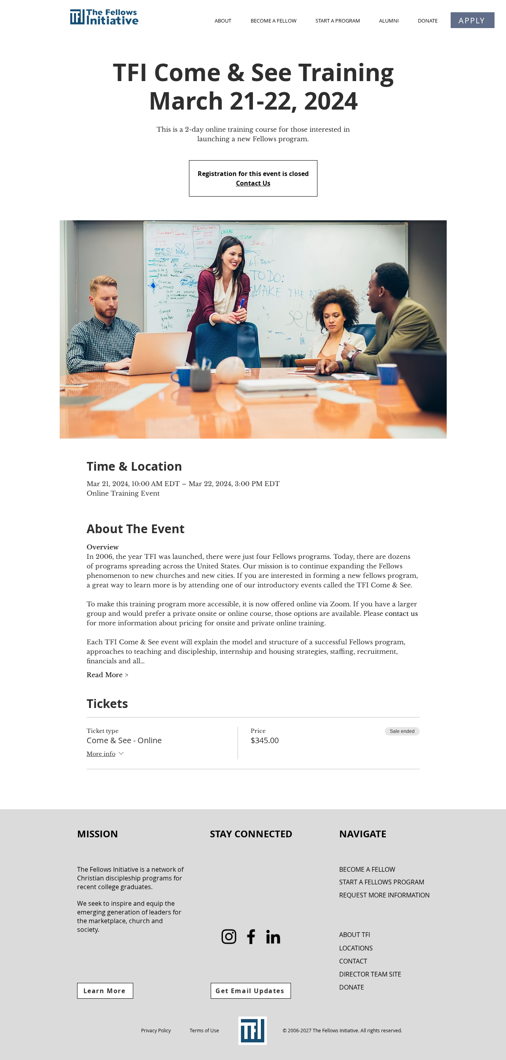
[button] (223, 20)
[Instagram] (229, 936)
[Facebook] (251, 936)
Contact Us (253, 183)
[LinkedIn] (273, 936)
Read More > (107, 675)
